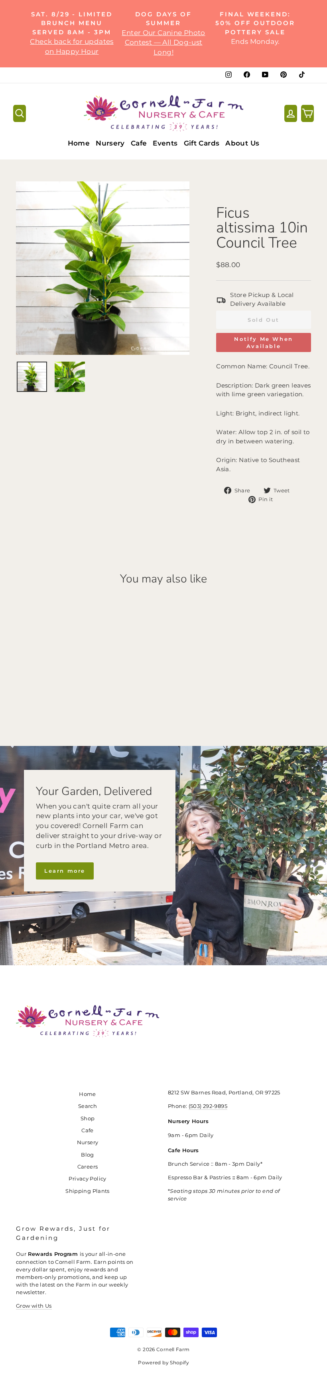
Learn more (64, 871)
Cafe (139, 143)
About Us (242, 143)
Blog (87, 1155)
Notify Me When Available (263, 342)
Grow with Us (34, 1306)
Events (165, 143)
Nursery (110, 143)
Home (79, 143)
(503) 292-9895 (208, 1106)
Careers (87, 1167)
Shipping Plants (87, 1191)
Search (87, 1106)
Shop (88, 1118)
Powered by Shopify (163, 1362)
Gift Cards (202, 143)
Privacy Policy (87, 1179)
